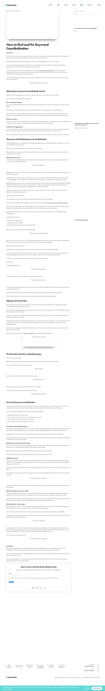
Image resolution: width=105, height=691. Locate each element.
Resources (90, 5)
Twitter (98, 666)
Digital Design (72, 677)
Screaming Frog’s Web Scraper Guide (57, 203)
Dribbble (98, 670)
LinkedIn (98, 668)
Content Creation (57, 677)
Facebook (98, 664)
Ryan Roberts (9, 52)
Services (50, 5)
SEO (82, 677)
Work (58, 5)
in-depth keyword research (46, 70)
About (65, 5)
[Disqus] (38, 606)
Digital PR (78, 677)
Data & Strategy (66, 677)
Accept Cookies (97, 688)
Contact (99, 5)
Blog (82, 5)
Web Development (87, 677)
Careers (74, 5)
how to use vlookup (29, 333)
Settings (87, 688)
